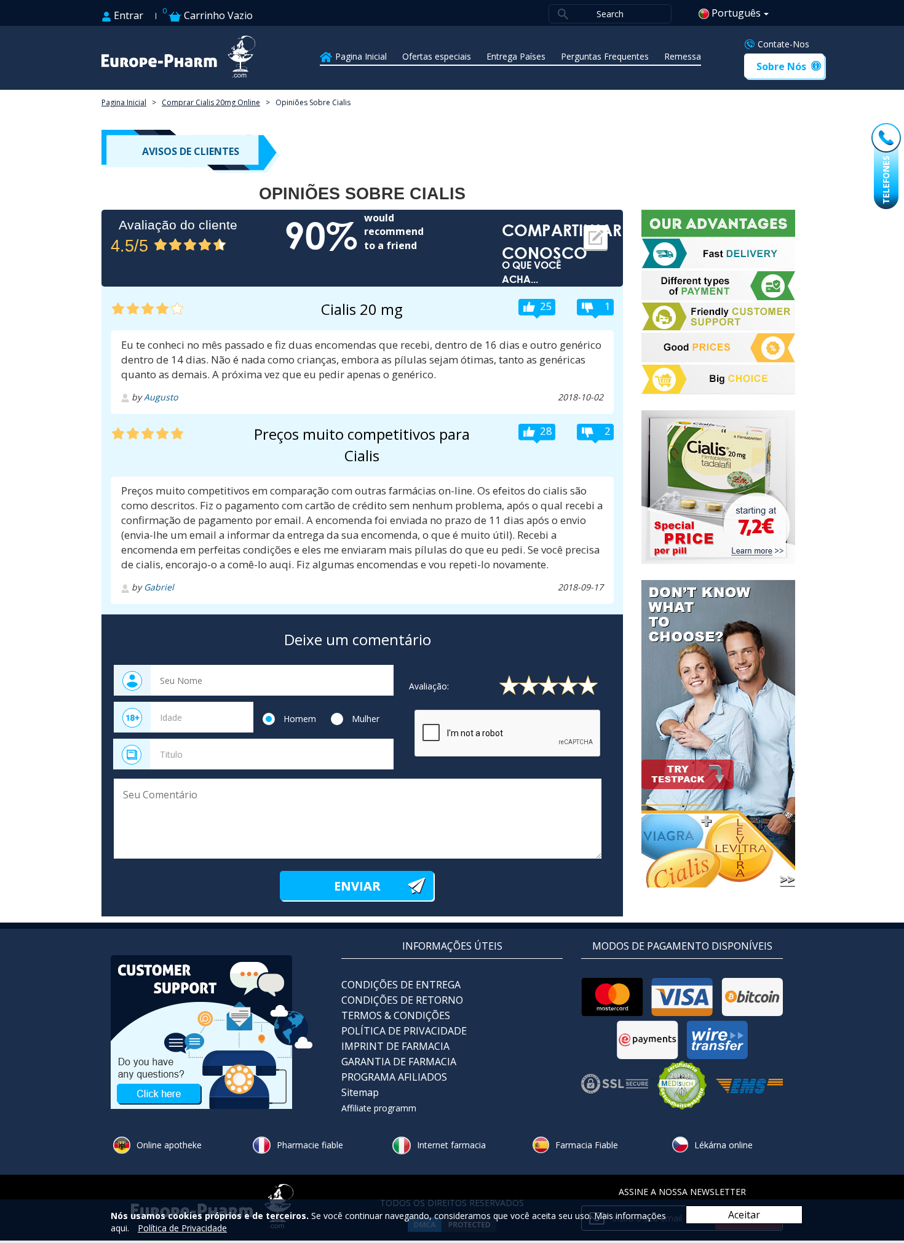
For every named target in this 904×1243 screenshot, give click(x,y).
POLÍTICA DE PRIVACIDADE (404, 1031)
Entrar (127, 15)
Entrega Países (515, 56)
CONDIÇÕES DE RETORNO (402, 1000)
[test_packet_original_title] (722, 734)
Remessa (682, 56)
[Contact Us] (212, 1031)
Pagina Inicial (361, 56)
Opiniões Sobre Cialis (313, 102)
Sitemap (360, 1092)
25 (546, 306)
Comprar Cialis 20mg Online (211, 102)
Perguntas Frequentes (605, 56)
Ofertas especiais (436, 56)
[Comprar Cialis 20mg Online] (722, 487)
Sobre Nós (781, 66)
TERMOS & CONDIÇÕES (395, 1015)
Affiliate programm (378, 1108)
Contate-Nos (783, 44)
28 (546, 431)
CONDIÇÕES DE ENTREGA (401, 984)
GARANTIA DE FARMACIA (398, 1061)
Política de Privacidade (182, 1228)
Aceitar (744, 1214)
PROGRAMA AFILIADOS (394, 1077)
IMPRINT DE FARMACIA (395, 1046)
